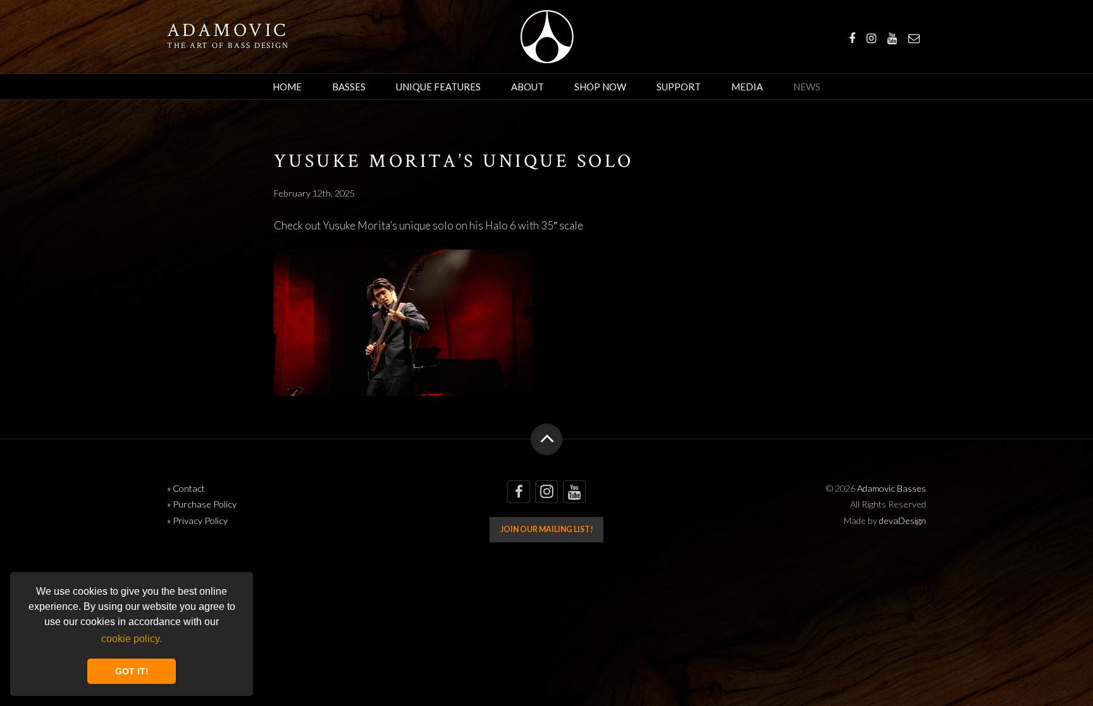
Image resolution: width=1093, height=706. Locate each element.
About (527, 86)
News (806, 86)
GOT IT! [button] (132, 671)
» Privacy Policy (197, 520)
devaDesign (902, 520)
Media (747, 86)
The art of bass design (228, 45)
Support (679, 86)
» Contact (186, 488)
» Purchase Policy (202, 504)
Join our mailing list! (546, 529)
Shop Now (600, 86)
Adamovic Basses (546, 36)
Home (287, 86)
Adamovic (227, 31)
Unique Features (438, 86)
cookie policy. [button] (131, 638)
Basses (349, 86)
